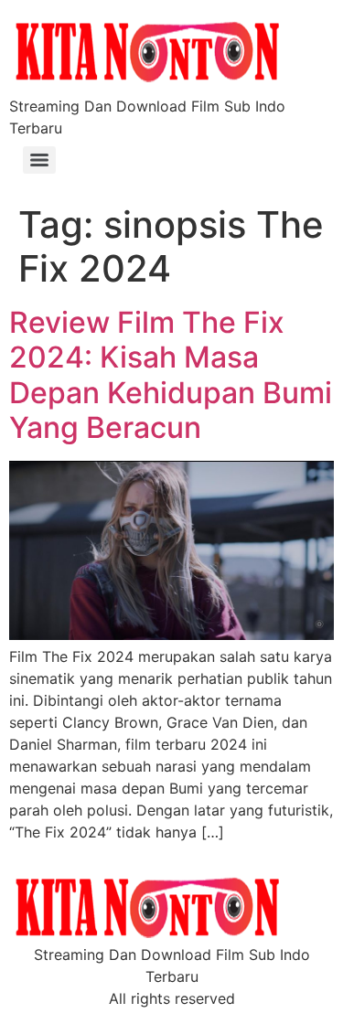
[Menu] (39, 160)
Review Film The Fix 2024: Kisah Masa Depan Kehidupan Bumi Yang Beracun (170, 374)
